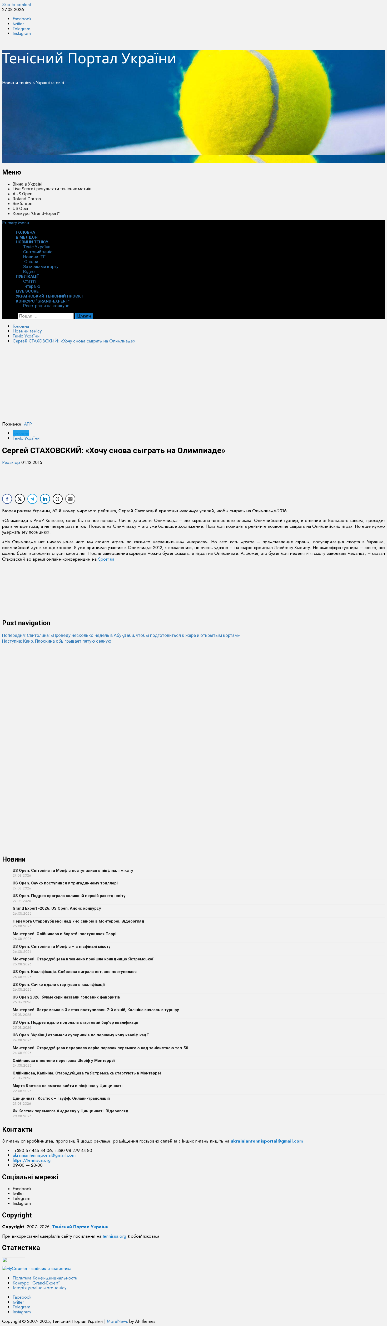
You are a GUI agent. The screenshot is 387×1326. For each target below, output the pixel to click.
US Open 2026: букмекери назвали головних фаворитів (66, 997)
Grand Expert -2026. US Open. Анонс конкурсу (57, 908)
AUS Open (22, 193)
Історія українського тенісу (39, 1287)
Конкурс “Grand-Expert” (36, 213)
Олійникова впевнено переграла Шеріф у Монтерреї (64, 1060)
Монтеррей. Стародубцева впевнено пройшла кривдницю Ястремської (83, 959)
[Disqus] (193, 709)
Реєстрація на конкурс (46, 305)
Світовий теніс (37, 251)
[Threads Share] (58, 499)
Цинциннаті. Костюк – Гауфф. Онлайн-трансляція (61, 1098)
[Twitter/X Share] (20, 499)
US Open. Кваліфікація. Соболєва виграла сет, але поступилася (75, 971)
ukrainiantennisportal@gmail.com (44, 1155)
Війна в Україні (27, 184)
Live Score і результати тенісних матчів (52, 188)
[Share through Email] (70, 499)
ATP (28, 424)
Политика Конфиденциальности (45, 1278)
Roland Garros (27, 198)
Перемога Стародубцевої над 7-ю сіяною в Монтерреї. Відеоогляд (78, 921)
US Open (21, 208)
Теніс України (37, 246)
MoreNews (117, 1321)
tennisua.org (114, 1236)
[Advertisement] (160, 126)
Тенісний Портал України (89, 58)
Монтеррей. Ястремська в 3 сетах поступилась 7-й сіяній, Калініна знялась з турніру (96, 1009)
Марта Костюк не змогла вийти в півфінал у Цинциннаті (67, 1085)
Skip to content (16, 4)
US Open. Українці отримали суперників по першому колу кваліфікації (80, 1035)
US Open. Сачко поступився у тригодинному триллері (65, 883)
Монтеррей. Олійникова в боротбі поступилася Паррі (64, 933)
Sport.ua (106, 559)
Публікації (27, 276)
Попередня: (121, 635)
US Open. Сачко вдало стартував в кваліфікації (59, 984)
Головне (21, 433)
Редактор (11, 462)
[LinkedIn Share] (45, 499)
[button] (15, 222)
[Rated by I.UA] (13, 1264)
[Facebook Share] (7, 499)
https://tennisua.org (32, 1160)
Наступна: (56, 641)
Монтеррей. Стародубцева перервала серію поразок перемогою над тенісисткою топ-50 (100, 1048)
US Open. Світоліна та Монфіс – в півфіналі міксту (62, 946)
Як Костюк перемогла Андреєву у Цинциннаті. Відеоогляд (70, 1111)
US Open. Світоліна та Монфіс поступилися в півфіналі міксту (73, 870)
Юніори (30, 261)
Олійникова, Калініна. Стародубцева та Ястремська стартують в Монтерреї (87, 1073)
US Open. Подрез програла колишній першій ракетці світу (69, 895)
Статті (29, 281)
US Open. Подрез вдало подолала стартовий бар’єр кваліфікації (75, 1022)
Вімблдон (22, 203)
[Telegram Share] (32, 499)
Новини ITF (34, 256)
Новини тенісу (32, 242)
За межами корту (40, 266)
